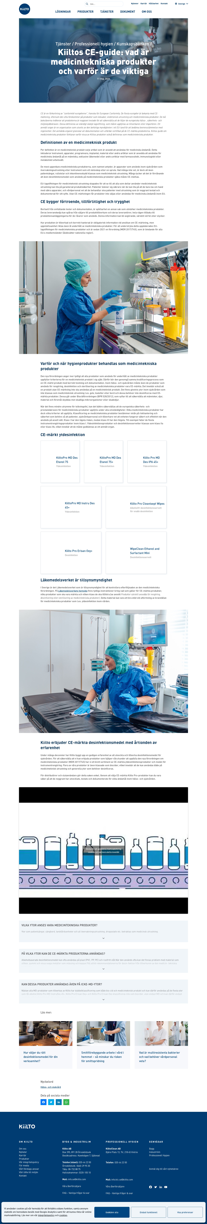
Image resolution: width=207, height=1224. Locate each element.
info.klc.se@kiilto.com (122, 1179)
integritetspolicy (46, 1215)
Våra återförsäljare (71, 1186)
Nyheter (134, 3)
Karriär (144, 3)
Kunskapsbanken (133, 44)
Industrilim (154, 1151)
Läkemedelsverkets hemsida (72, 590)
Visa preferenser (185, 1212)
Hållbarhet (154, 3)
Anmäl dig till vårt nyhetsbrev (163, 1168)
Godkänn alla (112, 1212)
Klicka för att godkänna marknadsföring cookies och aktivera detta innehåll (103, 850)
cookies (63, 1215)
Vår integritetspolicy (29, 1162)
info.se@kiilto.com (77, 1179)
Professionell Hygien (159, 1155)
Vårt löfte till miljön (28, 1172)
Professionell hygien (94, 44)
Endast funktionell (148, 1212)
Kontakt (164, 3)
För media (24, 1165)
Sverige (181, 3)
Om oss (22, 1148)
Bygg (151, 1148)
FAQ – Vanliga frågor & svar (76, 1192)
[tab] (63, 11)
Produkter (24, 1158)
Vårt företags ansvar (29, 1168)
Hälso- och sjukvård (51, 1087)
